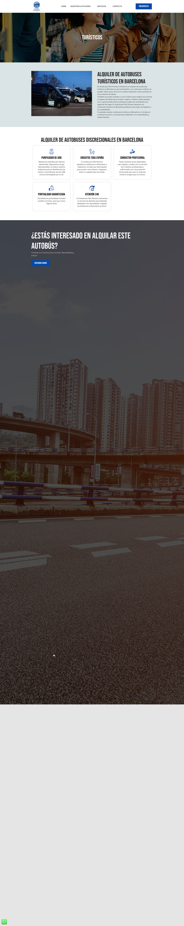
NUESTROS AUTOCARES (80, 6)
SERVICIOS (101, 6)
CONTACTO (117, 6)
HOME (63, 6)
